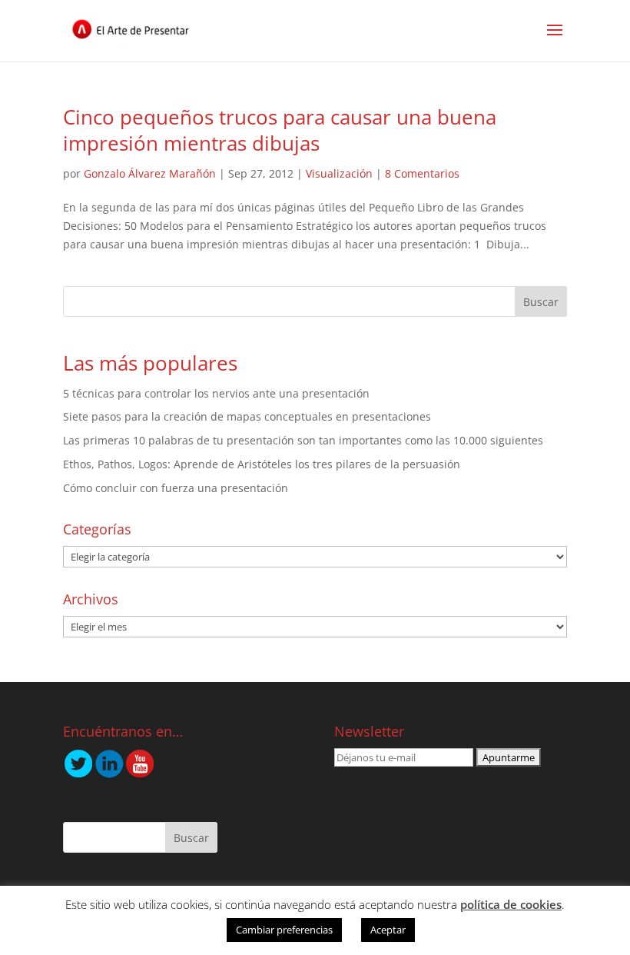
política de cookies (511, 904)
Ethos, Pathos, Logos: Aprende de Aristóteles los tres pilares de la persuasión (261, 464)
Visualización (339, 173)
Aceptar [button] (388, 930)
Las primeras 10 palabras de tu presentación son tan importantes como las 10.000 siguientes (303, 440)
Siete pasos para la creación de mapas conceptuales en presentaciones (247, 416)
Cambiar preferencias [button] (284, 930)
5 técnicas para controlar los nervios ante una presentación (216, 393)
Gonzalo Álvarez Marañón (150, 173)
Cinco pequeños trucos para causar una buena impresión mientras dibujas (279, 130)
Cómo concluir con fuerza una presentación (175, 488)
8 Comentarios (422, 173)
